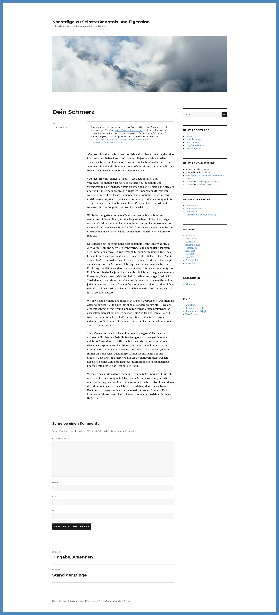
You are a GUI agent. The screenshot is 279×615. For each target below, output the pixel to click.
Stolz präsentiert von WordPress (114, 601)
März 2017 (190, 235)
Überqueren (207, 184)
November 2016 (192, 245)
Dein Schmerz (192, 142)
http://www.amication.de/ (129, 130)
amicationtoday (193, 205)
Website (57, 511)
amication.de (191, 212)
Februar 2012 (191, 260)
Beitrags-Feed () (194, 308)
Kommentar (59, 438)
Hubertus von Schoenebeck (198, 175)
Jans (54, 123)
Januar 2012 (191, 263)
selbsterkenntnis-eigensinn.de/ (200, 215)
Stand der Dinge (193, 139)
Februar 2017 (191, 239)
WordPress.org (192, 314)
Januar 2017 (190, 242)
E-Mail (56, 496)
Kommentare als (195, 311)
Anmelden (190, 305)
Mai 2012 (189, 254)
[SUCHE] (224, 114)
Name (56, 482)
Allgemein (190, 284)
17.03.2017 (189, 136)
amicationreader (193, 208)
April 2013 (190, 251)
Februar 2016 (191, 248)
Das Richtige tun (193, 148)
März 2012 (190, 257)
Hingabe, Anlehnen (194, 145)
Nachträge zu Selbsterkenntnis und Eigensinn (101, 21)
